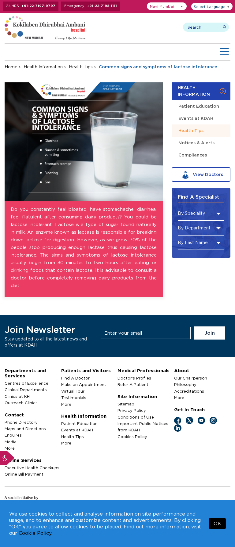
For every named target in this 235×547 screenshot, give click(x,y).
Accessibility (7, 458)
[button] (167, 6)
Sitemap (126, 404)
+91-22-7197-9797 (38, 6)
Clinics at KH (17, 396)
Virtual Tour (72, 391)
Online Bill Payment (24, 474)
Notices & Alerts (196, 142)
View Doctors (207, 174)
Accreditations (189, 391)
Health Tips (81, 66)
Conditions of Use (136, 417)
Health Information (43, 66)
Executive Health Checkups (32, 468)
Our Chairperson (190, 378)
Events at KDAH (195, 118)
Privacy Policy (132, 410)
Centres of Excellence (26, 383)
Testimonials (73, 397)
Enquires (13, 435)
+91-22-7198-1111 (102, 6)
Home (11, 66)
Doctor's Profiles (134, 378)
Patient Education (198, 106)
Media (11, 442)
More (10, 448)
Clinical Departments (26, 389)
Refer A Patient (133, 384)
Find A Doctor (75, 378)
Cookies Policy (132, 436)
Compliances (192, 155)
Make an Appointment (83, 384)
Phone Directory (21, 422)
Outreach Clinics (21, 403)
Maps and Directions (25, 428)
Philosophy (185, 384)
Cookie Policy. (35, 533)
